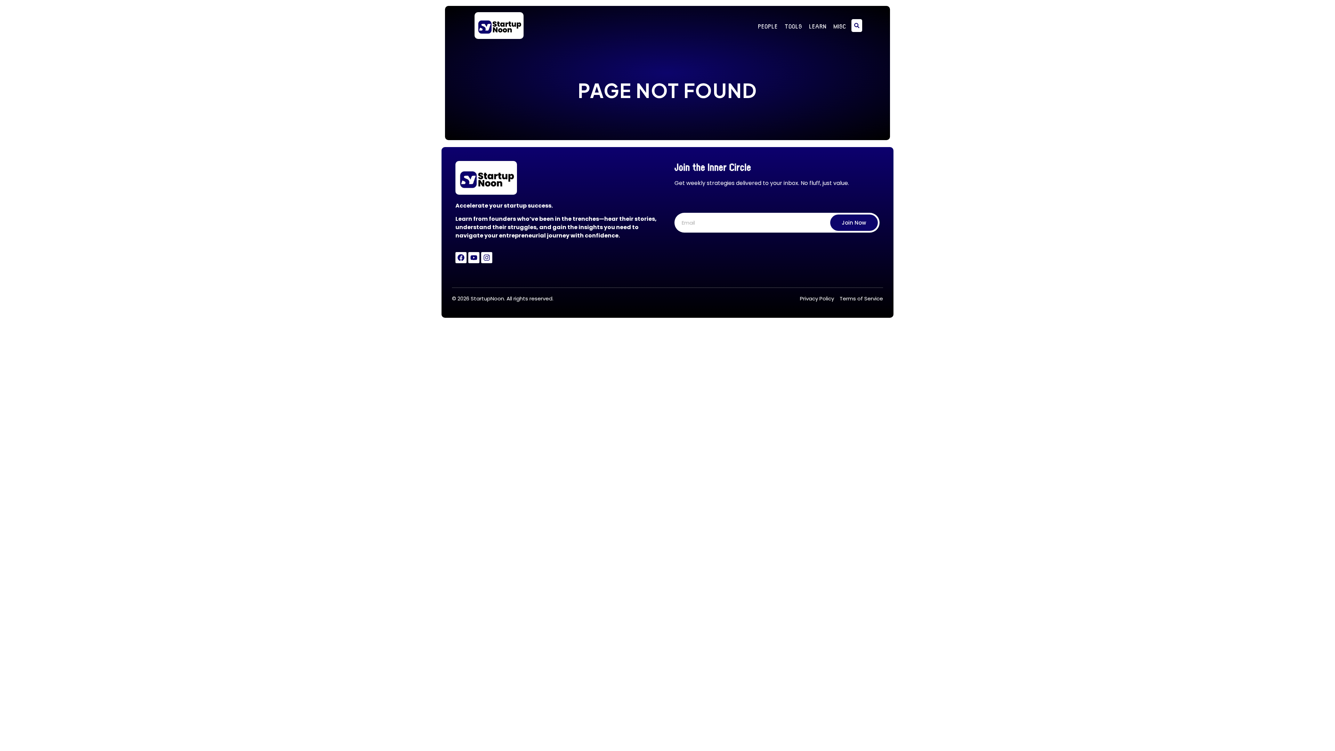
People (768, 26)
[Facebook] (461, 257)
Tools (793, 26)
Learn (817, 26)
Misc (839, 26)
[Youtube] (473, 257)
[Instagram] (486, 257)
